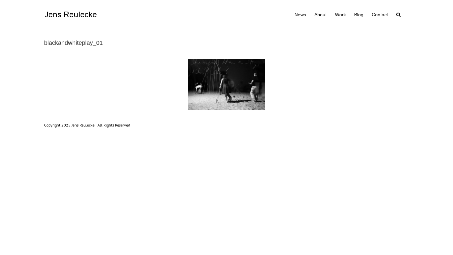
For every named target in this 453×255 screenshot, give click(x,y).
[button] (398, 14)
